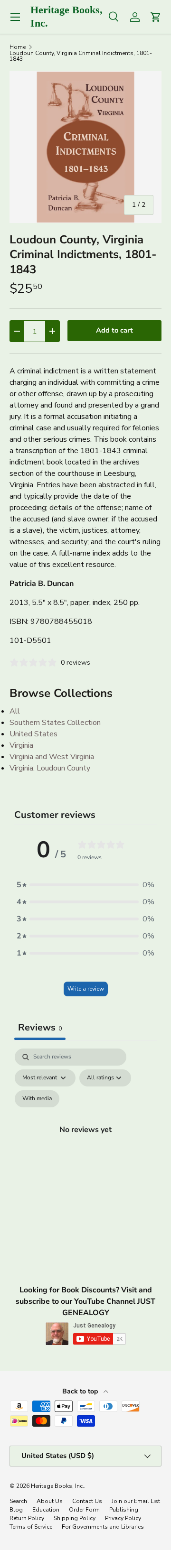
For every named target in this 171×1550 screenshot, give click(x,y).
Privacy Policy (123, 1518)
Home (18, 47)
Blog (16, 1509)
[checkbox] (37, 1098)
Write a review (85, 989)
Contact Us (87, 1501)
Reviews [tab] (40, 1027)
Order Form (84, 1509)
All (15, 711)
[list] (85, 147)
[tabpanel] (85, 1140)
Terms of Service (31, 1527)
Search (18, 1501)
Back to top (81, 1391)
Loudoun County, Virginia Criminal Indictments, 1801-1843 (81, 56)
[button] (85, 885)
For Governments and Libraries (103, 1527)
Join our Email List (136, 1501)
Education (45, 1509)
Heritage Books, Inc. (57, 1486)
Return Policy (27, 1518)
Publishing (123, 1509)
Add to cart (114, 330)
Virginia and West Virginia (52, 757)
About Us (50, 1501)
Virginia (21, 745)
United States (33, 734)
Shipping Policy (74, 1518)
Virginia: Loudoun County (50, 768)
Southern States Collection (55, 722)
